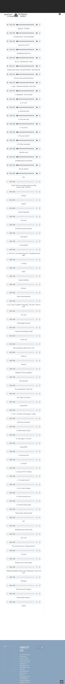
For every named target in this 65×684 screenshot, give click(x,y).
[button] (9, 658)
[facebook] (38, 647)
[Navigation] (60, 14)
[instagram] (42, 647)
